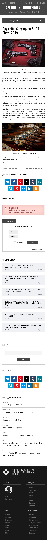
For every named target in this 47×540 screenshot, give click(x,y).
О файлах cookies (34, 525)
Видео (4, 440)
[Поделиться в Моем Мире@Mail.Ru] (23, 188)
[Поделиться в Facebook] (14, 182)
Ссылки (7, 528)
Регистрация (9, 221)
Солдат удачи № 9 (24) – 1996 (14, 420)
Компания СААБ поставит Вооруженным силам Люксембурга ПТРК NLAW (23, 292)
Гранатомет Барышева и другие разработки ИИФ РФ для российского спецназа (22, 444)
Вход (6, 496)
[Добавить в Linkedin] (30, 188)
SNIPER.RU (6, 163)
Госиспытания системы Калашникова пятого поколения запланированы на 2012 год (23, 304)
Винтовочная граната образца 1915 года (18, 412)
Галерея (5, 425)
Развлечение (32, 530)
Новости (5, 450)
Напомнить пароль (37, 250)
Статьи (4, 432)
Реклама (7, 523)
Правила (31, 515)
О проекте (8, 517)
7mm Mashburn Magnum (12, 428)
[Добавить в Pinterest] (20, 182)
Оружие (5, 402)
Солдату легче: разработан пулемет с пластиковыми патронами (23, 268)
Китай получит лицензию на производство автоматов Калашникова (23, 328)
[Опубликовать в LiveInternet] (39, 182)
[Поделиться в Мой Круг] (17, 188)
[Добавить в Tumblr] (33, 182)
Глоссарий (32, 506)
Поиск (30, 3)
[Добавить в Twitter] (26, 182)
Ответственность (33, 520)
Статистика (8, 520)
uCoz (36, 528)
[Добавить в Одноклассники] (36, 188)
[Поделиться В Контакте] (7, 182)
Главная (7, 515)
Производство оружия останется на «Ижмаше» (23, 316)
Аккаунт (42, 3)
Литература (6, 417)
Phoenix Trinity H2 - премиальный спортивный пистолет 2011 (21, 454)
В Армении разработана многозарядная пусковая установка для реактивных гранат (23, 280)
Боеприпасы (6, 409)
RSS (6, 533)
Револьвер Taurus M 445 (12, 405)
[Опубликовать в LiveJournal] (11, 188)
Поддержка (32, 533)
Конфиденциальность (35, 523)
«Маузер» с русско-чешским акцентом (17, 435)
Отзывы (7, 525)
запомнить (20, 242)
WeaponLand (10, 2)
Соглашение (32, 517)
